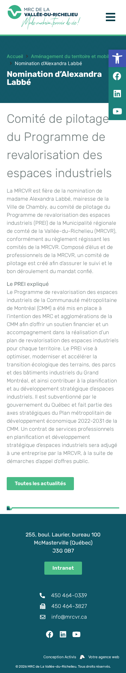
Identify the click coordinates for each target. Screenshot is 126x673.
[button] (117, 58)
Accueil (15, 56)
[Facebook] (49, 634)
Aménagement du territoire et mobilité (72, 56)
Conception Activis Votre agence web (81, 657)
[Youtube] (76, 634)
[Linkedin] (63, 634)
